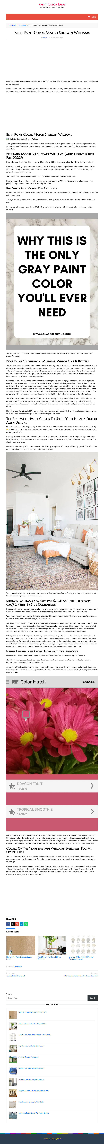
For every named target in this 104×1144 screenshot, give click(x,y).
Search (9, 994)
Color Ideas (18, 966)
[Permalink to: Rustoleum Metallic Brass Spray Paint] (20, 945)
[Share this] (8, 924)
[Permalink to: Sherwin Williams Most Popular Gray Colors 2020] (83, 945)
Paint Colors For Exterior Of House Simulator (81, 974)
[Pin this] (17, 924)
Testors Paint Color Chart (15, 974)
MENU (93, 17)
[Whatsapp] (26, 924)
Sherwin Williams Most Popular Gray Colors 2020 (81, 958)
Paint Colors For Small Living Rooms (49, 958)
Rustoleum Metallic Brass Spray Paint (19, 958)
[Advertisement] (52, 60)
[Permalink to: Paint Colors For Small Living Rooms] (52, 945)
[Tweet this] (13, 924)
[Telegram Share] (21, 924)
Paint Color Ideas (52, 4)
